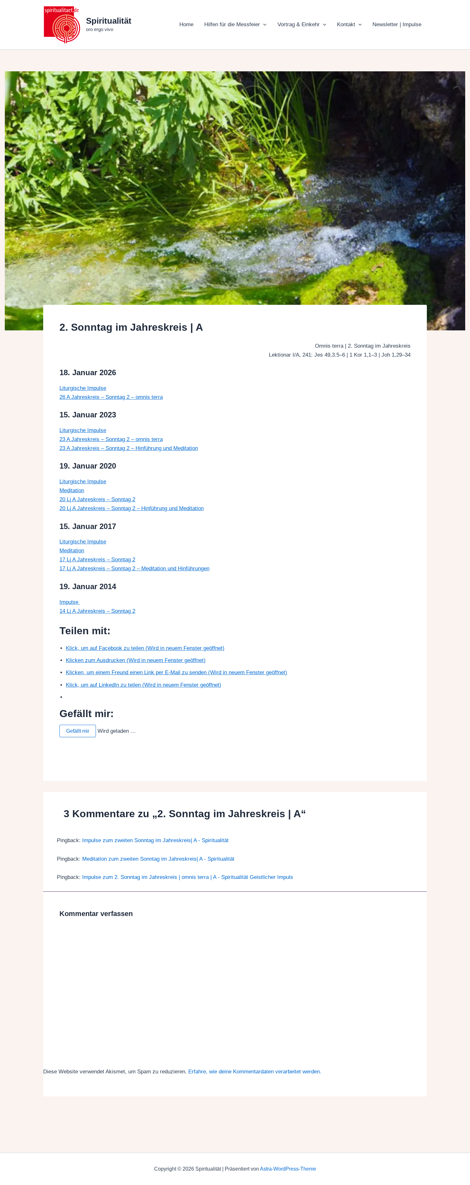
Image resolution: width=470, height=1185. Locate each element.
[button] (263, 24)
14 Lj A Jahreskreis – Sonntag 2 (97, 611)
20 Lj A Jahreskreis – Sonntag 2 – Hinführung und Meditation (131, 508)
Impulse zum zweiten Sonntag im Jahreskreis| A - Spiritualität (155, 840)
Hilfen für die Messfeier (232, 24)
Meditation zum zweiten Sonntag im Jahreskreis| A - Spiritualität (158, 859)
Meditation (71, 490)
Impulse (69, 602)
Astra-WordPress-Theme (288, 1169)
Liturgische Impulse (82, 388)
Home (186, 24)
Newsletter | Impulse (396, 24)
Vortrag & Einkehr (299, 24)
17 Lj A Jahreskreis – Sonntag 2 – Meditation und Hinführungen (134, 568)
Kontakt (346, 24)
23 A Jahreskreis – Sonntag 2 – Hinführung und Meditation (128, 448)
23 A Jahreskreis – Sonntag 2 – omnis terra (111, 439)
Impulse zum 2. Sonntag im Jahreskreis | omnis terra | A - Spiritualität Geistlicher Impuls (187, 877)
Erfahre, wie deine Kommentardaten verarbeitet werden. (254, 1072)
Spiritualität (108, 21)
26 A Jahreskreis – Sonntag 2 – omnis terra (111, 397)
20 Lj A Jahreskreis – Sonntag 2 (97, 499)
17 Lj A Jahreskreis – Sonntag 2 (97, 560)
